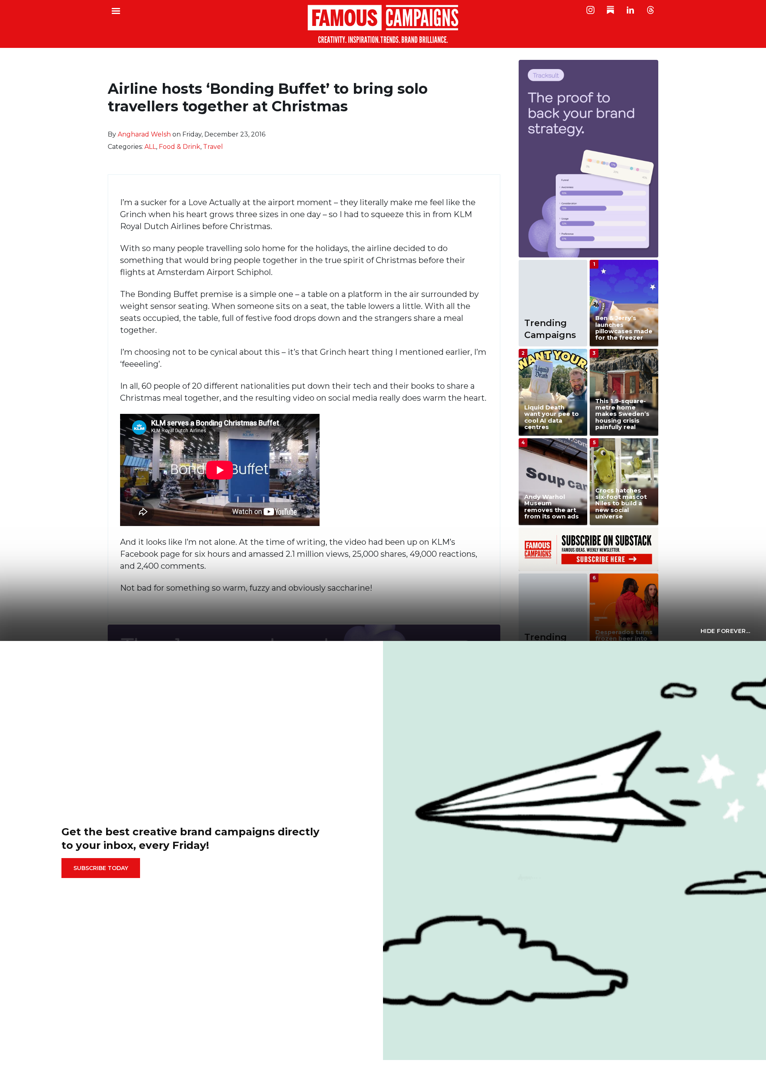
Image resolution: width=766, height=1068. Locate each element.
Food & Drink (179, 146)
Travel (213, 146)
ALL (150, 146)
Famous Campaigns (383, 24)
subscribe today (100, 868)
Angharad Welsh (144, 134)
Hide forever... (725, 631)
